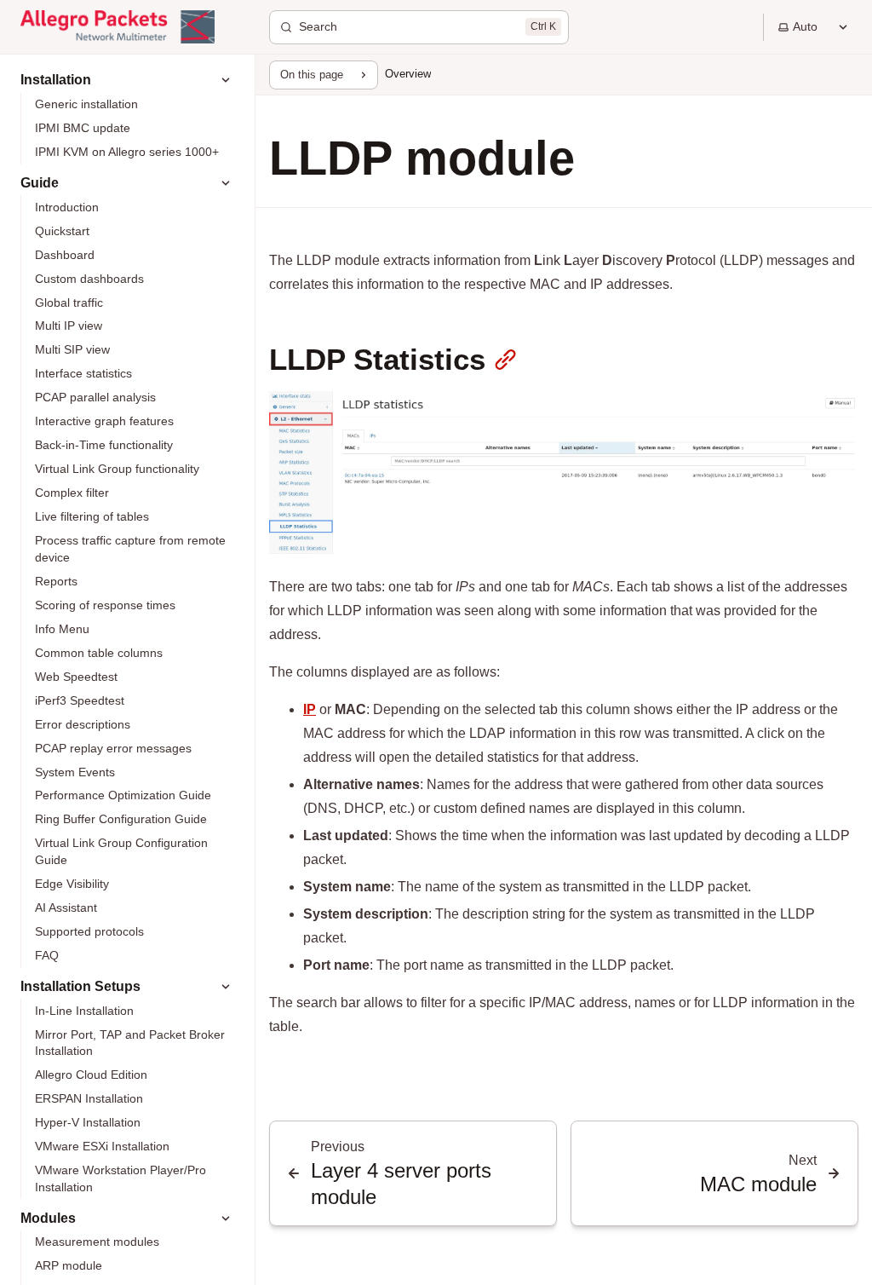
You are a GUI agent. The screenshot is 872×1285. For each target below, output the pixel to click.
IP (309, 709)
